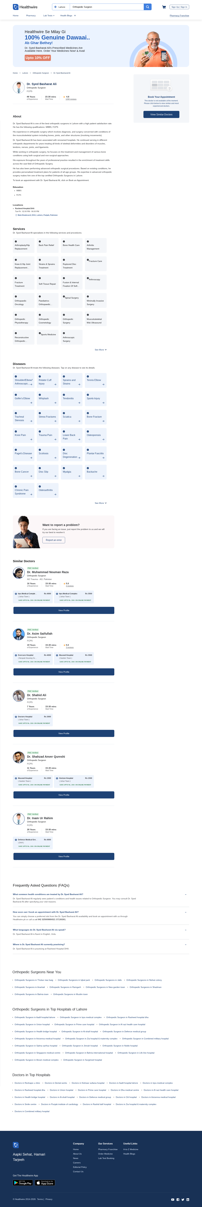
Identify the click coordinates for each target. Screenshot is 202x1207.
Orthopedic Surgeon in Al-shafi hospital (80, 1031)
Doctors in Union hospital (61, 1090)
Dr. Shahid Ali (36, 695)
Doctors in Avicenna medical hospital (158, 1097)
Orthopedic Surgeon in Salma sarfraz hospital (36, 1045)
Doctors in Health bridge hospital (30, 1097)
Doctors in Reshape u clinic (27, 1083)
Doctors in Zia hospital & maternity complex (136, 1104)
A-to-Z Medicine (130, 1149)
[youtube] (172, 1199)
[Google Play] (23, 1182)
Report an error (54, 540)
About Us (77, 1154)
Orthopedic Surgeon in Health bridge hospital (36, 1031)
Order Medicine (105, 1154)
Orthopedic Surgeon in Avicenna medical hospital (37, 1038)
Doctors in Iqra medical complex (158, 1083)
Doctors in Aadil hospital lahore (123, 1083)
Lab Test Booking (106, 1158)
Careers (77, 1162)
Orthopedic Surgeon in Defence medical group (124, 1031)
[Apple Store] (45, 1182)
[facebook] (178, 1199)
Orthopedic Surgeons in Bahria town (32, 994)
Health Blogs (66, 15)
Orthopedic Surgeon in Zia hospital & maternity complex (91, 1038)
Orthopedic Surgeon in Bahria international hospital (89, 1053)
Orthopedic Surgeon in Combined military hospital (145, 1038)
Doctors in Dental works (56, 1083)
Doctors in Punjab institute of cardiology (59, 1104)
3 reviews (70, 647)
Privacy (49, 1199)
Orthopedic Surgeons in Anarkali (30, 987)
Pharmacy (31, 15)
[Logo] (16, 1145)
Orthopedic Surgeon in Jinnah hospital (80, 1045)
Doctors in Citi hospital (126, 1097)
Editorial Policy (80, 1167)
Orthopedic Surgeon (41, 73)
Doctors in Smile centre (25, 1104)
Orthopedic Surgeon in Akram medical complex (37, 1060)
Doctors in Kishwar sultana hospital (88, 1083)
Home (15, 15)
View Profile (63, 610)
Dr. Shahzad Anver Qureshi (46, 756)
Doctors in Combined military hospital (32, 1111)
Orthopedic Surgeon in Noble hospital (120, 1045)
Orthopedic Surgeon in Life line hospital (136, 1053)
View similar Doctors (161, 114)
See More (100, 350)
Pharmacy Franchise (179, 15)
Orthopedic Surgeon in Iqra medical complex (81, 1017)
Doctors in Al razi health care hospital (161, 1090)
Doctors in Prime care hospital (92, 1090)
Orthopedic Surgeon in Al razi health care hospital (122, 1024)
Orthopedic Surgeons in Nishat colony (144, 980)
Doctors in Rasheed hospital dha (30, 1090)
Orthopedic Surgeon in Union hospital (32, 1024)
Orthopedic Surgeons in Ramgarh (65, 987)
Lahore (25, 73)
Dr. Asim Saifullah (39, 633)
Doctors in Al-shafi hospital (62, 1097)
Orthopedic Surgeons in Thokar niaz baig (34, 980)
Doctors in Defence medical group (95, 1097)
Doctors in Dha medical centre (125, 1090)
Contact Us (78, 1171)
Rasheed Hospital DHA (24, 208)
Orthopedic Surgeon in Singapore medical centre (37, 1053)
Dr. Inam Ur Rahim (40, 818)
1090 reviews (71, 99)
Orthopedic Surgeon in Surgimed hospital (82, 1060)
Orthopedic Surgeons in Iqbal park (74, 980)
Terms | (40, 1199)
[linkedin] (187, 1199)
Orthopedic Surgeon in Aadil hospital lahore (35, 1017)
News (75, 1158)
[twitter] (182, 1199)
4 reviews (70, 586)
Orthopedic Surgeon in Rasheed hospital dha (127, 1017)
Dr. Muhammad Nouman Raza (48, 572)
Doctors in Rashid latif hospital (97, 1104)
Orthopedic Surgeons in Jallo (108, 980)
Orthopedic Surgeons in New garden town (105, 987)
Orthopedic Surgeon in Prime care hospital (74, 1024)
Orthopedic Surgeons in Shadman (145, 987)
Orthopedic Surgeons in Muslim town (70, 994)
